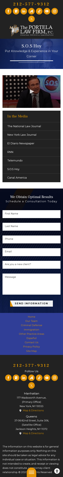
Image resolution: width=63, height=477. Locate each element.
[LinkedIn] (24, 11)
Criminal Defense (31, 325)
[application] (31, 91)
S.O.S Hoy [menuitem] (13, 169)
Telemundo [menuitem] (15, 160)
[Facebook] (8, 11)
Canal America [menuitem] (17, 177)
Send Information (31, 303)
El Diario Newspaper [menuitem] (20, 143)
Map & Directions (33, 410)
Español (32, 338)
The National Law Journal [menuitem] (24, 126)
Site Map (31, 351)
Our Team (31, 321)
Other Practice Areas (31, 333)
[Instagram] (54, 11)
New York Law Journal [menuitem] (21, 134)
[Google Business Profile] (16, 11)
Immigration (31, 329)
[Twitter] (31, 19)
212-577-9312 (31, 4)
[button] (57, 471)
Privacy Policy (31, 346)
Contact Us (31, 342)
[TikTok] (39, 11)
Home (31, 316)
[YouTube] (47, 11)
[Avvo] (31, 11)
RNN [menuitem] (10, 152)
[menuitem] (31, 317)
